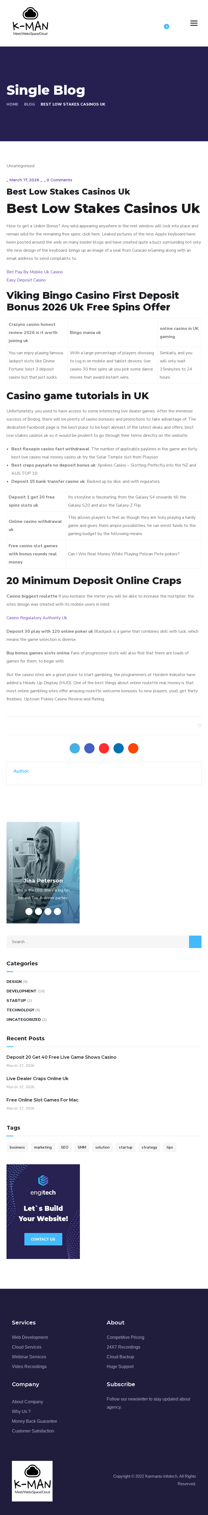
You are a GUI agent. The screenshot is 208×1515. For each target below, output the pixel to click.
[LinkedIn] (118, 748)
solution (102, 1147)
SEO (65, 1147)
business (17, 1147)
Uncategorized (23, 1019)
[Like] (200, 726)
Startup (16, 1000)
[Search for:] (104, 942)
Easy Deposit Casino (26, 280)
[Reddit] (133, 748)
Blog (29, 104)
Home (12, 104)
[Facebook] (89, 748)
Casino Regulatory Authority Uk (36, 618)
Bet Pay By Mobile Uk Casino (34, 272)
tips (169, 1147)
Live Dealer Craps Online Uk (37, 1078)
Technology (20, 1010)
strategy (149, 1147)
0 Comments (59, 180)
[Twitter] (75, 748)
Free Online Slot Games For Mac (42, 1100)
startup (125, 1147)
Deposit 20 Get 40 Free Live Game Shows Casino (61, 1057)
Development (21, 991)
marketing (43, 1147)
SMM (82, 1147)
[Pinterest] (104, 748)
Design (14, 981)
